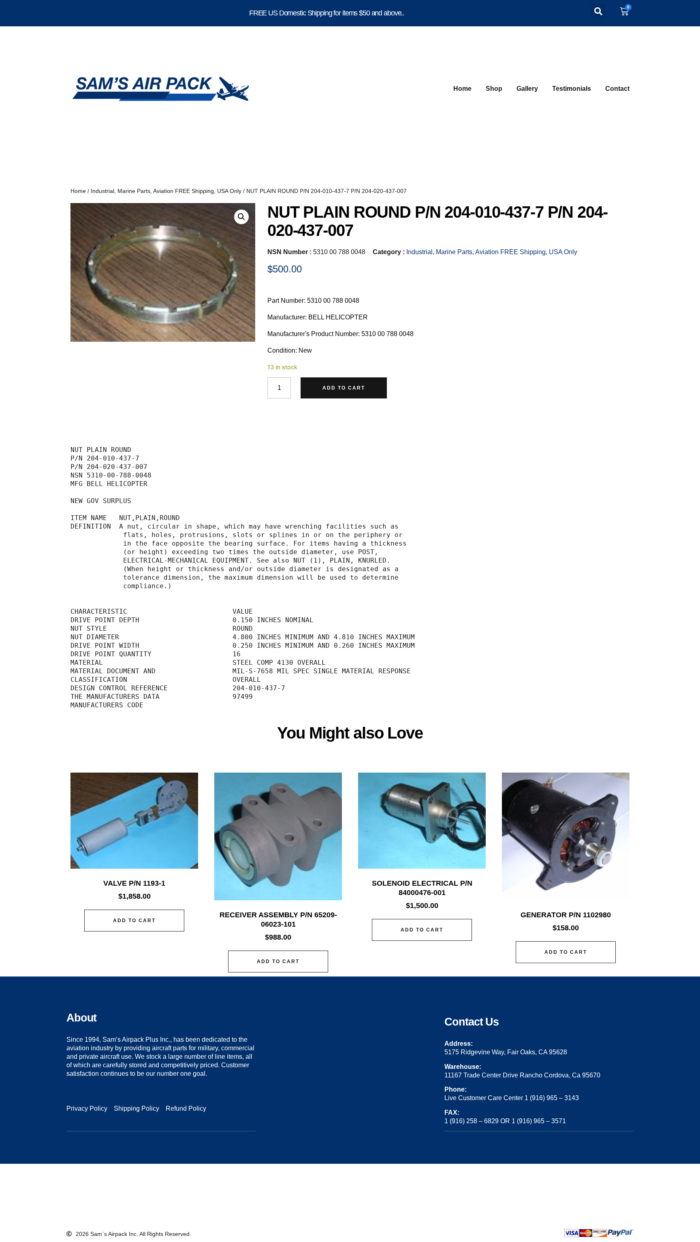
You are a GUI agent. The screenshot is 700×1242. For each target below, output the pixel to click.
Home (462, 88)
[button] (598, 11)
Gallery (527, 88)
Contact (617, 88)
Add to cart (343, 388)
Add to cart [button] (134, 920)
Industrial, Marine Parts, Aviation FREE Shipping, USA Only (166, 191)
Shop (494, 88)
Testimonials (571, 88)
